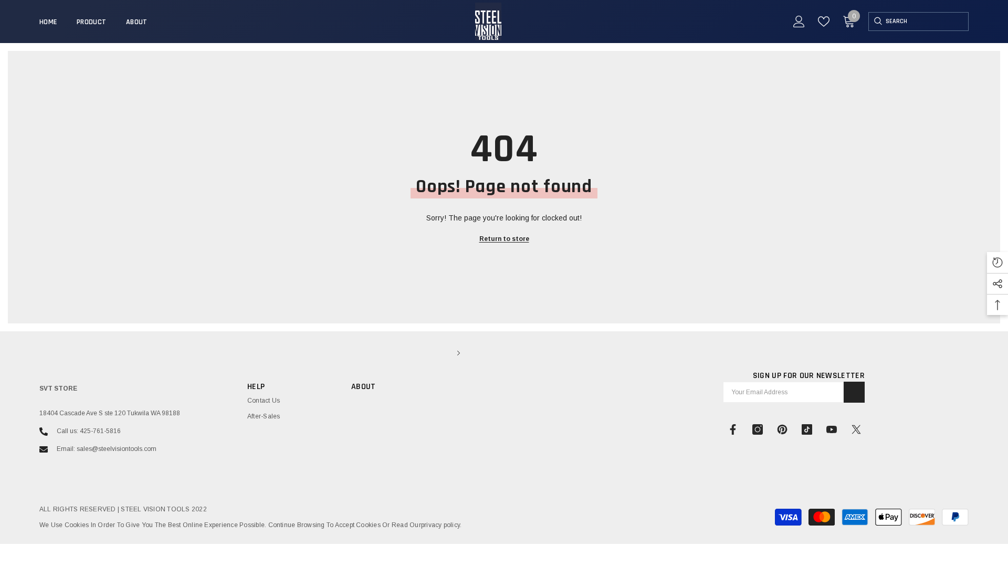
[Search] (877, 21)
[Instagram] (757, 429)
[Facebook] (732, 429)
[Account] (799, 21)
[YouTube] (831, 429)
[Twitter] (856, 429)
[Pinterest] (782, 429)
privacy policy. (441, 525)
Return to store (504, 239)
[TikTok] (807, 429)
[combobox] (927, 21)
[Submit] (854, 392)
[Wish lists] (824, 21)
